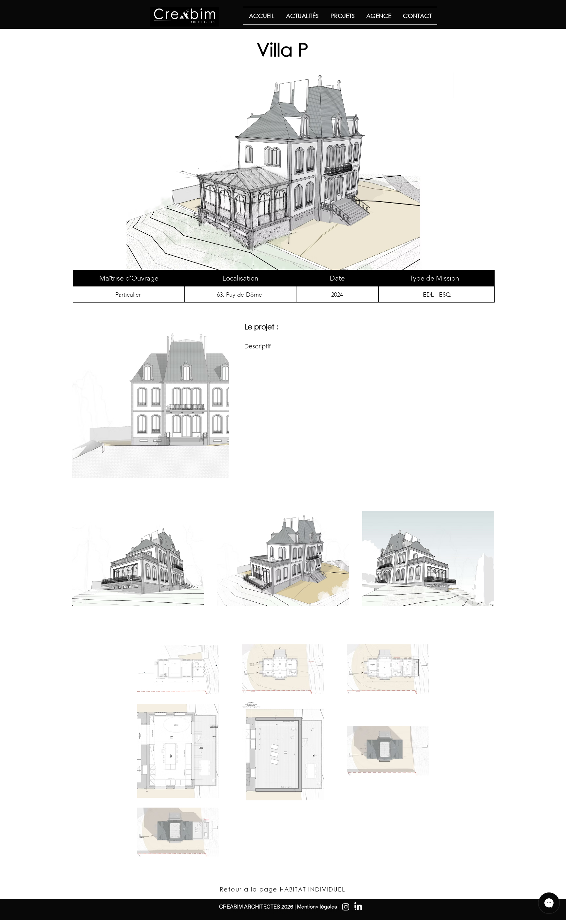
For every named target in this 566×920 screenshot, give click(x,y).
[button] (150, 400)
